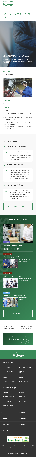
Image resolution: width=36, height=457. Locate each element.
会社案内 (23, 424)
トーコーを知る (6, 367)
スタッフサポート (7, 401)
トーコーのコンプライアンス (9, 371)
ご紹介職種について (24, 396)
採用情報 (5, 418)
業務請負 (21, 377)
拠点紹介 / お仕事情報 (8, 405)
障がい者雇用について (8, 431)
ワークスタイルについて (8, 396)
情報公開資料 (6, 424)
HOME (4, 412)
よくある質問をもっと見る (17, 207)
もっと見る (17, 313)
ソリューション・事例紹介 (23, 372)
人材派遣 (5, 377)
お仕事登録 (21, 392)
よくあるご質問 (22, 401)
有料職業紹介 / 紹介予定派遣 (9, 381)
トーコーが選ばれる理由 (25, 367)
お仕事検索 (5, 392)
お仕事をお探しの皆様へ (10, 388)
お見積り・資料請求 (24, 381)
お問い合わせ (24, 418)
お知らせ (23, 412)
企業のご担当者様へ (9, 363)
